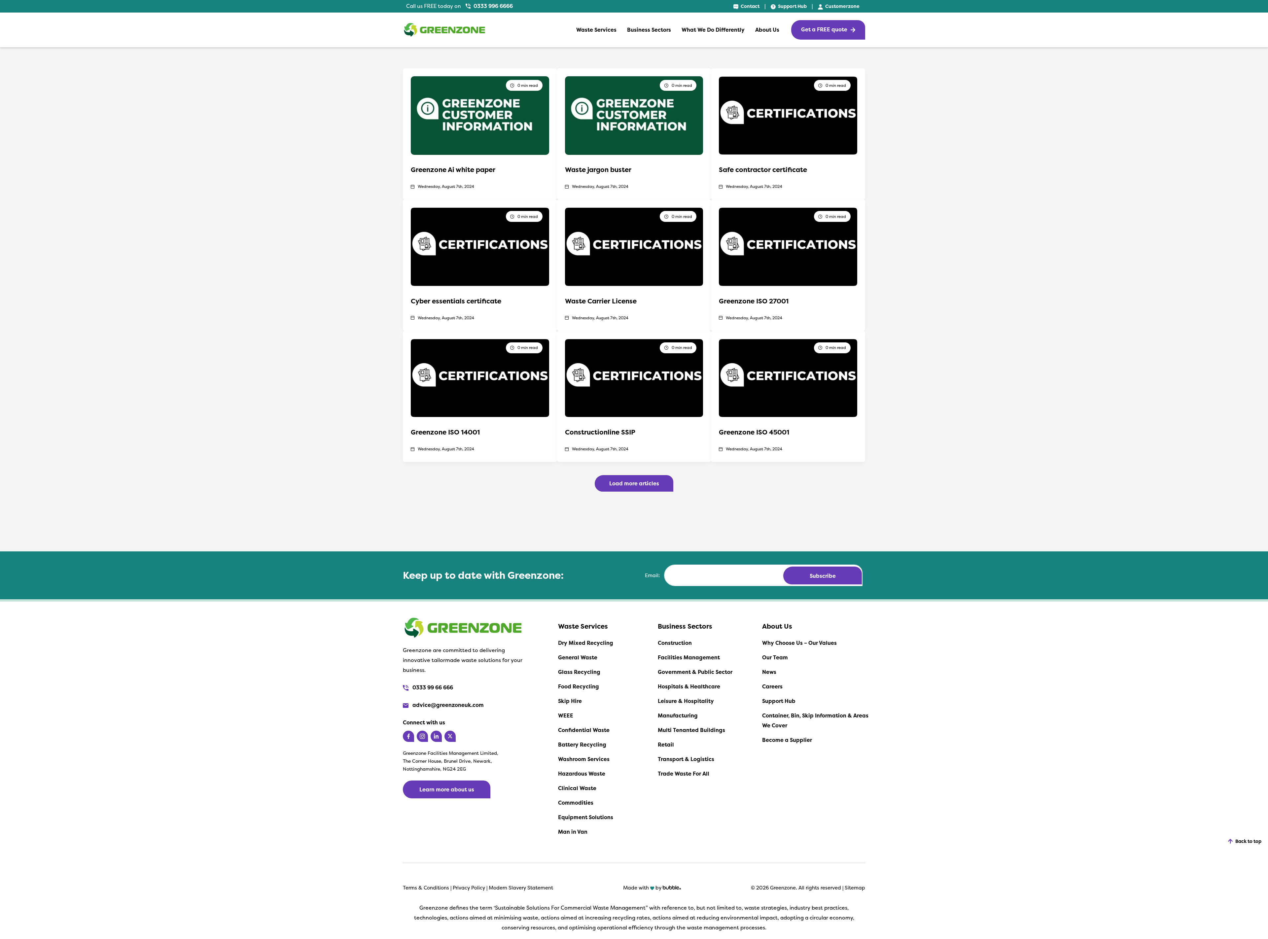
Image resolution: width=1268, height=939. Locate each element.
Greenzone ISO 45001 (754, 432)
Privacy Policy (469, 887)
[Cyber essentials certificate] (480, 246)
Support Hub (792, 6)
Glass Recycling (579, 672)
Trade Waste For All (683, 773)
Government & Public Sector (695, 672)
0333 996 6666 (492, 6)
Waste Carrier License (601, 300)
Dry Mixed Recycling (585, 642)
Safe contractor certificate (763, 169)
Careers (772, 686)
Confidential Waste (584, 730)
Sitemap (855, 887)
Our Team (775, 657)
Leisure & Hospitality (686, 701)
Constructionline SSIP (600, 432)
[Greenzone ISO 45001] (788, 377)
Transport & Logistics (686, 759)
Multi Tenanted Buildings (691, 730)
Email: (652, 575)
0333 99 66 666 (432, 687)
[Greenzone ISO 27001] (788, 246)
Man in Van (572, 831)
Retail (666, 744)
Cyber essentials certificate (456, 300)
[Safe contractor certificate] (788, 115)
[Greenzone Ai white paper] (480, 115)
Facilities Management (689, 657)
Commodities (575, 802)
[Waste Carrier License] (634, 246)
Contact (749, 6)
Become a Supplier (787, 740)
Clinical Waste (577, 788)
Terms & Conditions (426, 887)
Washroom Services (584, 759)
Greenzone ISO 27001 (754, 300)
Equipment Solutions (585, 817)
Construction (675, 642)
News (769, 672)
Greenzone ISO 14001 (445, 432)
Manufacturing (678, 715)
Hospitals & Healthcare (689, 686)
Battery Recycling (582, 744)
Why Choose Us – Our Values (799, 642)
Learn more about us (446, 789)
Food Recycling (578, 686)
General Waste (577, 657)
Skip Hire (570, 701)
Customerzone (842, 6)
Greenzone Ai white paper (453, 169)
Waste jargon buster (598, 169)
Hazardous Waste (581, 773)
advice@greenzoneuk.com (447, 705)
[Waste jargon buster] (634, 115)
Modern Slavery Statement (521, 887)
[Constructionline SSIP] (634, 377)
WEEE (565, 715)
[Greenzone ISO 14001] (480, 377)
